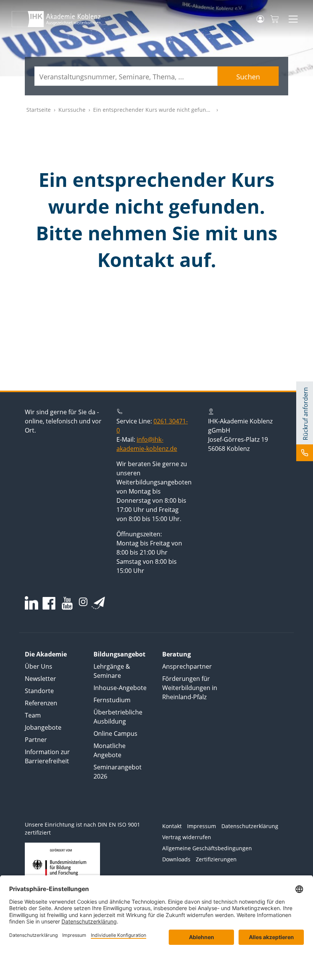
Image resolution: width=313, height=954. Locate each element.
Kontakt (172, 826)
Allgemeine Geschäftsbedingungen (207, 848)
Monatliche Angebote (110, 750)
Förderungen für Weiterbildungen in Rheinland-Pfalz (189, 687)
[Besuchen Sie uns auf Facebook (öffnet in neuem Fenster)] (48, 604)
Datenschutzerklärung (249, 826)
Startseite (38, 109)
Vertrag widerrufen (186, 837)
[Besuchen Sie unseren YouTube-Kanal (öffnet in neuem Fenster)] (67, 604)
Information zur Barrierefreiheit (47, 756)
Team (33, 715)
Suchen (248, 76)
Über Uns (38, 666)
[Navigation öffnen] (293, 19)
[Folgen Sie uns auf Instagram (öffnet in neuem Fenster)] (83, 601)
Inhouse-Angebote (120, 688)
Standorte (39, 691)
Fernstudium (112, 700)
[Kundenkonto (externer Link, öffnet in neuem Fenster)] (260, 19)
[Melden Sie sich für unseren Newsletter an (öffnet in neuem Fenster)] (98, 603)
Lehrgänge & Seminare (112, 671)
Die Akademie (46, 654)
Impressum (201, 826)
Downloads (176, 859)
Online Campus (115, 733)
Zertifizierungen (216, 859)
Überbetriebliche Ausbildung (118, 717)
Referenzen (41, 703)
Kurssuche (72, 109)
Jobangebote (43, 727)
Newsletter (40, 678)
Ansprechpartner (187, 666)
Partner (36, 739)
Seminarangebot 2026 (118, 771)
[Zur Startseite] (56, 19)
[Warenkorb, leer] (274, 19)
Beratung (176, 654)
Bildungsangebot (119, 654)
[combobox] (126, 76)
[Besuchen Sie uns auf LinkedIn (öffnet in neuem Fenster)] (31, 603)
